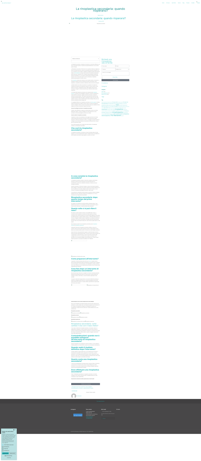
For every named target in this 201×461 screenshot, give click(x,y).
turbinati (122, 115)
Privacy (104, 418)
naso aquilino (106, 106)
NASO (103, 91)
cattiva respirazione (104, 102)
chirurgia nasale (120, 102)
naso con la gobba (114, 106)
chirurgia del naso (109, 102)
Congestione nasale (119, 103)
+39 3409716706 (89, 418)
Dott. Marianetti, (77, 72)
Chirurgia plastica (105, 103)
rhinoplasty (108, 109)
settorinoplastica (106, 115)
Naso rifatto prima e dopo (124, 106)
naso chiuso (109, 106)
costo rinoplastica (124, 103)
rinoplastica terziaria (109, 112)
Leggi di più (6, 442)
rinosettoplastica (117, 112)
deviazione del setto (105, 105)
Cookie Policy (9, 457)
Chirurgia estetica (115, 102)
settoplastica (126, 113)
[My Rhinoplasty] (6, 3)
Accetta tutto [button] (5, 453)
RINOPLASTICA (100, 15)
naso (117, 105)
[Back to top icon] (195, 459)
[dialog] (9, 444)
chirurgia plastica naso (112, 103)
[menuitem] (198, 3)
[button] (98, 58)
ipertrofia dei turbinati (112, 105)
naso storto (106, 107)
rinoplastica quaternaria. (80, 225)
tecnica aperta (93, 102)
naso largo (119, 106)
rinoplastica (75, 80)
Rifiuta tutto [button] (12, 453)
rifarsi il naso (113, 109)
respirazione (104, 109)
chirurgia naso (125, 102)
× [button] (15, 429)
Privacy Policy (115, 77)
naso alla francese (122, 105)
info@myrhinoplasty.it (89, 416)
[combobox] (13, 429)
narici (90, 261)
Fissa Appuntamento (100, 401)
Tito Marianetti (115, 115)
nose (109, 107)
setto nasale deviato (118, 114)
